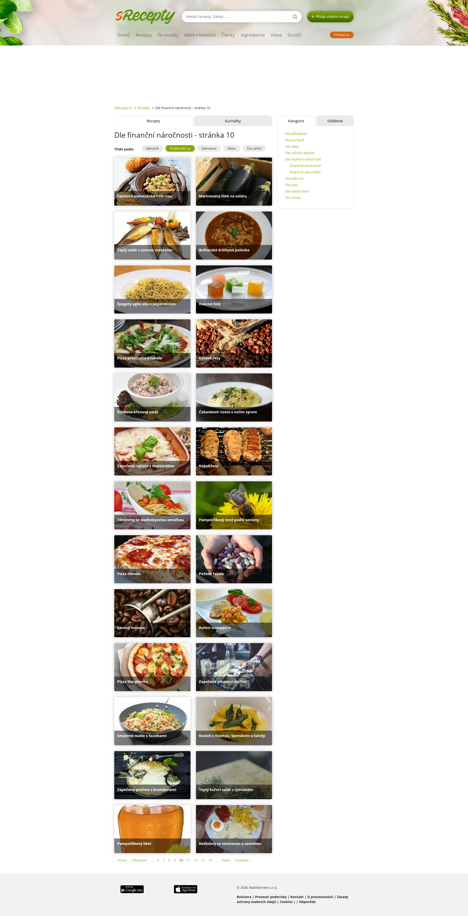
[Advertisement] (234, 73)
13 (203, 860)
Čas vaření (254, 148)
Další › (227, 860)
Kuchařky (233, 120)
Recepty (144, 35)
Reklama (244, 897)
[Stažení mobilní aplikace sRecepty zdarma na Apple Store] (185, 889)
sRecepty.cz (123, 108)
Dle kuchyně (294, 140)
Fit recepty (168, 35)
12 (195, 860)
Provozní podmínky (271, 897)
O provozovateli (320, 897)
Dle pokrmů (294, 178)
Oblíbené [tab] (335, 120)
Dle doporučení (297, 191)
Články (228, 35)
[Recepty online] (145, 16)
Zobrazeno (209, 148)
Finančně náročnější (305, 172)
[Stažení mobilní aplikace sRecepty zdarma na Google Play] (132, 889)
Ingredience (253, 35)
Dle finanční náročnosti (303, 159)
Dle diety (292, 146)
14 (210, 860)
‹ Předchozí (138, 860)
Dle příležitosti (296, 133)
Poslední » (243, 860)
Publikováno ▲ (180, 148)
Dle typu (291, 185)
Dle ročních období (300, 153)
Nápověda (307, 902)
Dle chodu (293, 197)
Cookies (286, 902)
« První (121, 860)
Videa (276, 35)
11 (188, 860)
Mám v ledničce (200, 35)
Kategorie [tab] (296, 120)
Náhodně (152, 148)
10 (181, 860)
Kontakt (297, 897)
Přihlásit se (341, 35)
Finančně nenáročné (305, 165)
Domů (123, 35)
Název (232, 148)
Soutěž (294, 35)
